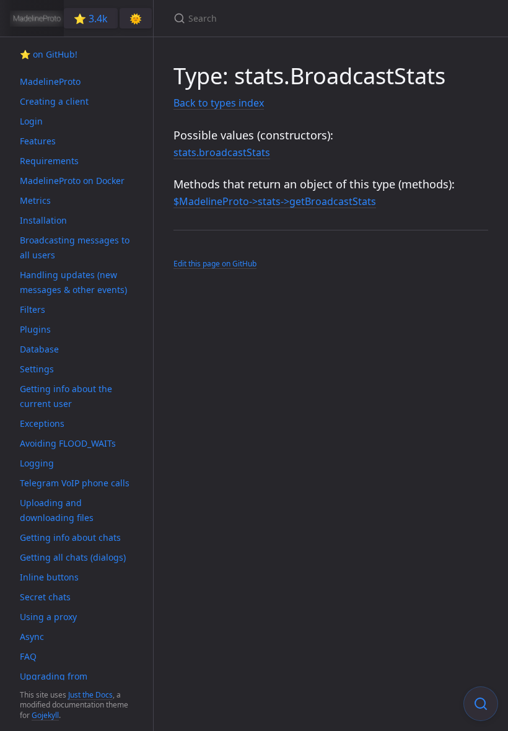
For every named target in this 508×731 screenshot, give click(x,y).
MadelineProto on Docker (72, 180)
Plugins (35, 329)
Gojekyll (45, 715)
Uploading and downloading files (57, 510)
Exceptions (42, 423)
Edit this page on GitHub (214, 263)
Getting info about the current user (66, 396)
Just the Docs (90, 694)
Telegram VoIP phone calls (74, 483)
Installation (43, 220)
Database (39, 349)
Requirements (49, 161)
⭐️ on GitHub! (48, 54)
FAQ (28, 656)
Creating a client (54, 101)
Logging (37, 463)
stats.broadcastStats (221, 152)
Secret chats (45, 597)
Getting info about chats (70, 537)
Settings (37, 369)
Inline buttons (49, 577)
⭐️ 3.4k (91, 18)
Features (38, 141)
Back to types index (218, 103)
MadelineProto (50, 81)
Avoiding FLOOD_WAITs (68, 443)
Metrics (35, 200)
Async (32, 636)
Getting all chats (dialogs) (73, 557)
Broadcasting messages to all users (74, 247)
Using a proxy (48, 617)
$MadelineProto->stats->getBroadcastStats (274, 201)
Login (31, 121)
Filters (32, 309)
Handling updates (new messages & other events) (73, 282)
